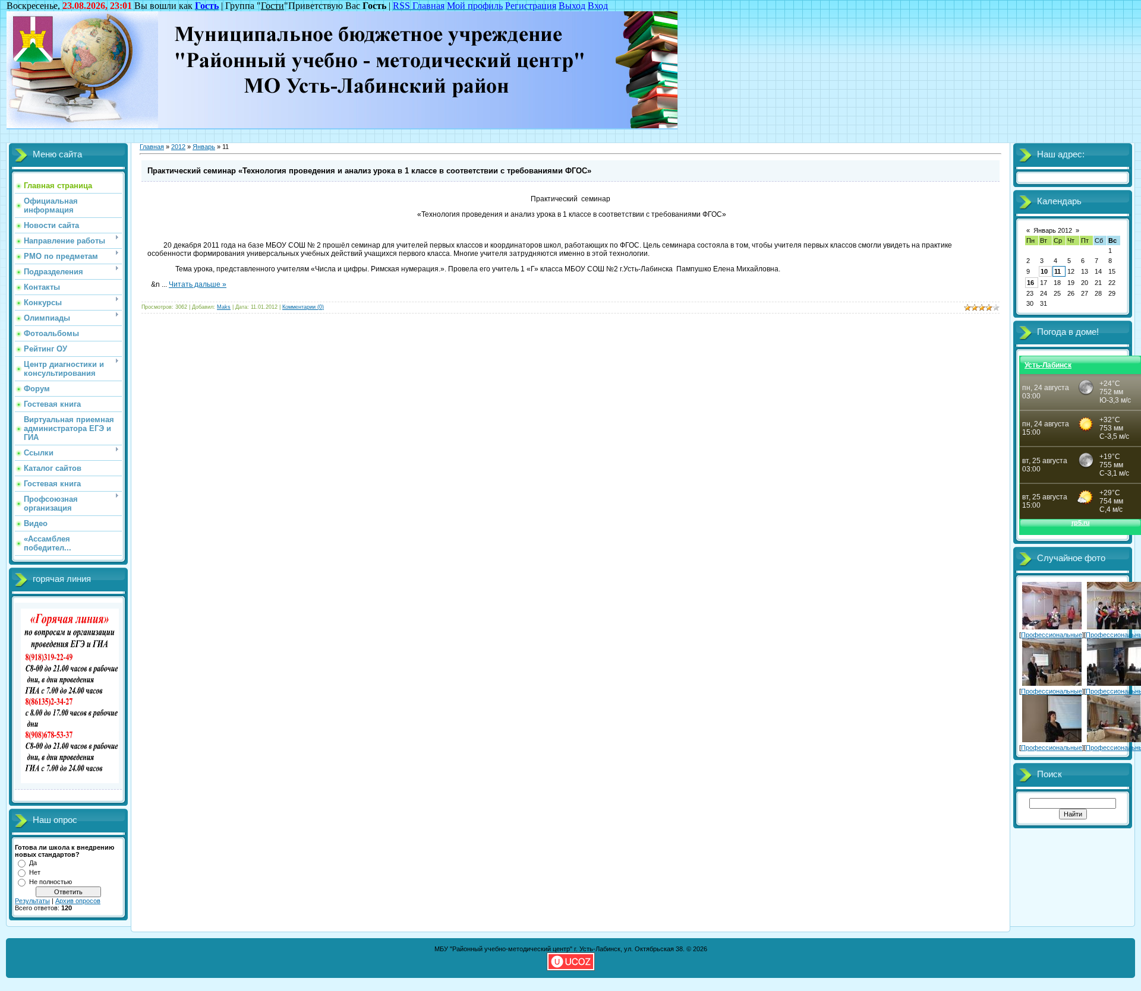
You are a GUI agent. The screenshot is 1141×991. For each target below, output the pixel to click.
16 (1030, 282)
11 (1057, 271)
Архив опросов (77, 900)
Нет (34, 872)
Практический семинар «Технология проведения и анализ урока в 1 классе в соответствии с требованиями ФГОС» (369, 170)
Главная (152, 146)
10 (1044, 271)
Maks (224, 307)
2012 (178, 146)
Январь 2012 (1052, 230)
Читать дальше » (197, 284)
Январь (204, 146)
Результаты (32, 900)
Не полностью (50, 881)
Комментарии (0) (303, 307)
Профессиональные (1051, 634)
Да (33, 862)
